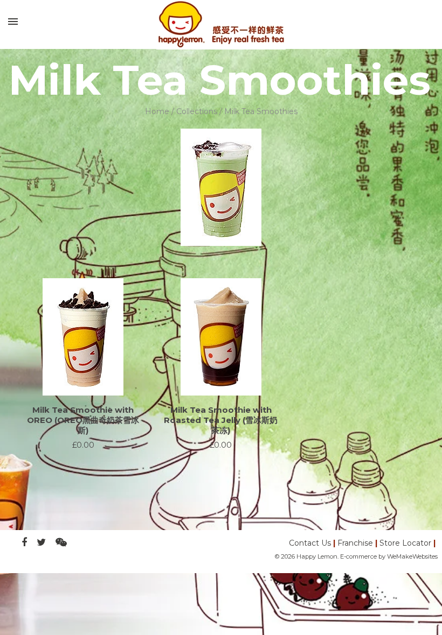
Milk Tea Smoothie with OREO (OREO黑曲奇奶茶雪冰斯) (83, 420)
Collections (196, 111)
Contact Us (310, 543)
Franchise (355, 543)
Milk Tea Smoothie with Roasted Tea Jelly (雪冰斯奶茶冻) (221, 420)
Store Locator (405, 543)
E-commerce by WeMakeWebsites (389, 556)
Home (157, 111)
